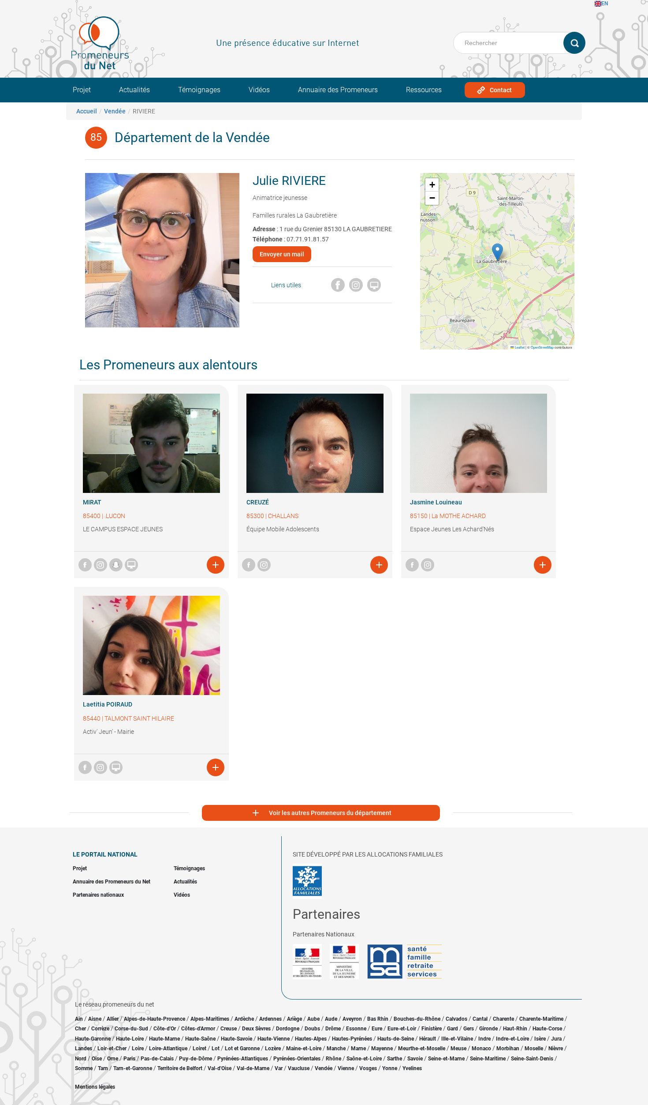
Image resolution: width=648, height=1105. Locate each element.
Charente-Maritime (541, 1019)
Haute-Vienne (273, 1039)
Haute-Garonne (93, 1039)
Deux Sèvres (256, 1029)
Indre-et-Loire (512, 1039)
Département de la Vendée (192, 137)
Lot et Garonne (242, 1048)
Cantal (480, 1019)
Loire (138, 1048)
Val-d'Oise (219, 1068)
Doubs (312, 1029)
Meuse (458, 1048)
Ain (79, 1019)
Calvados (456, 1019)
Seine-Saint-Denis (532, 1059)
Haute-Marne (164, 1039)
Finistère (431, 1029)
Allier (113, 1019)
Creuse (228, 1029)
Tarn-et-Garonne (132, 1068)
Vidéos (259, 90)
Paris (129, 1059)
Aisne (94, 1019)
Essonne (356, 1029)
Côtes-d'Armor (198, 1029)
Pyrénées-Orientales (296, 1059)
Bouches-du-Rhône (417, 1019)
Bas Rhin (377, 1019)
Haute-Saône (200, 1039)
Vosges (368, 1068)
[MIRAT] (151, 443)
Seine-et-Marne (446, 1059)
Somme (84, 1068)
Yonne (389, 1068)
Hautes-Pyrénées (352, 1039)
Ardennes (270, 1019)
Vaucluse (298, 1068)
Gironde (488, 1029)
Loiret (199, 1048)
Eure (377, 1029)
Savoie (415, 1059)
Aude (331, 1019)
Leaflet (519, 347)
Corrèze (100, 1029)
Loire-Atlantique (168, 1048)
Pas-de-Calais (157, 1059)
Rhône (333, 1059)
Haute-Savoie (236, 1039)
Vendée (115, 111)
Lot (216, 1048)
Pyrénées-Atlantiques (242, 1059)
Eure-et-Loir (401, 1029)
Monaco (481, 1048)
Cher (80, 1029)
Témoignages (199, 90)
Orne (112, 1059)
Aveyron (352, 1019)
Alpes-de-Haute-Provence (154, 1019)
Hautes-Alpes (311, 1039)
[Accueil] (100, 43)
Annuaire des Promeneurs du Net (111, 882)
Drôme (333, 1029)
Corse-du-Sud (131, 1029)
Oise (97, 1059)
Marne (358, 1048)
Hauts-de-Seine (395, 1039)
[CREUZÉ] (315, 443)
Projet (82, 90)
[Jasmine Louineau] (478, 443)
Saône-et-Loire (364, 1059)
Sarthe (394, 1059)
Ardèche (244, 1019)
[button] (497, 252)
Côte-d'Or (164, 1029)
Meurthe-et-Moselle (421, 1048)
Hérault (427, 1039)
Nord (80, 1059)
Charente (503, 1019)
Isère (540, 1039)
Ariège (294, 1019)
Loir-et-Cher (112, 1048)
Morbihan (507, 1048)
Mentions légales (95, 1087)
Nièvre (555, 1048)
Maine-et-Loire (303, 1048)
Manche (336, 1048)
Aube (313, 1019)
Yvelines (412, 1068)
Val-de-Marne (253, 1068)
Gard (452, 1029)
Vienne (346, 1068)
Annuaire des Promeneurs (338, 90)
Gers (468, 1029)
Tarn (103, 1068)
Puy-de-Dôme (195, 1059)
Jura (556, 1039)
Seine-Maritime (488, 1059)
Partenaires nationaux (98, 895)
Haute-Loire (130, 1039)
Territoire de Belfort (179, 1068)
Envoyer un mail (282, 254)
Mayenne (382, 1048)
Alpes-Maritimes (209, 1019)
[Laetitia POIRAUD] (151, 645)
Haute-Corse (547, 1029)
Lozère (273, 1048)
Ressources (424, 90)
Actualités (134, 90)
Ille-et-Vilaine (457, 1039)
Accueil (86, 111)
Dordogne (287, 1029)
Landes (83, 1048)
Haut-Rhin (515, 1029)
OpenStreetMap (542, 347)
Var (279, 1068)
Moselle (534, 1048)
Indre (484, 1039)
